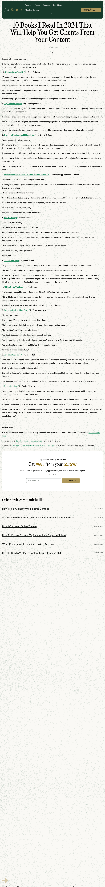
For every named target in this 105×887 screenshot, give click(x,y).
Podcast (46, 5)
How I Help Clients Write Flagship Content (25, 509)
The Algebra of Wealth (14, 72)
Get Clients (57, 5)
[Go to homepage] (13, 10)
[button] (51, 14)
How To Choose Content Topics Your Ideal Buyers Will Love (34, 535)
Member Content (32, 10)
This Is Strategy (10, 218)
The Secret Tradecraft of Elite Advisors (19, 135)
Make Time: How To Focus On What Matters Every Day (26, 175)
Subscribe (72, 480)
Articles (28, 5)
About (37, 5)
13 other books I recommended (29, 441)
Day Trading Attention (13, 104)
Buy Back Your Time (12, 355)
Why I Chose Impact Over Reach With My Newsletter (31, 544)
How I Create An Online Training (19, 526)
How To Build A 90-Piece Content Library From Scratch (32, 553)
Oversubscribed (10, 386)
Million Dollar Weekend (13, 287)
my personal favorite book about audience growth (33, 446)
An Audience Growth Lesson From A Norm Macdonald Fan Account (38, 517)
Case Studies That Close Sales (16, 310)
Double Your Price (11, 261)
